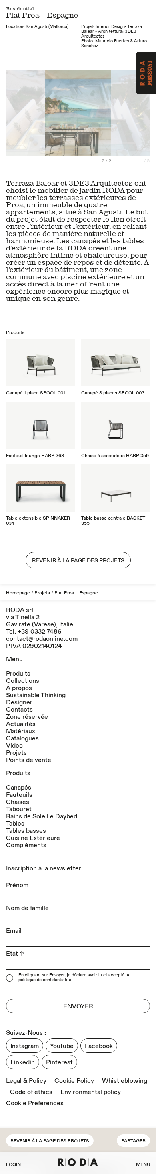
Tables (15, 823)
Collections (22, 680)
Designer (19, 702)
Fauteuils (19, 794)
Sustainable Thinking (36, 695)
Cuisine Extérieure (33, 838)
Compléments (26, 845)
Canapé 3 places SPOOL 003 (112, 393)
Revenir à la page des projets (49, 1141)
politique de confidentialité (44, 980)
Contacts (19, 709)
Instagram (24, 1046)
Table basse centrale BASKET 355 (113, 520)
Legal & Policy (26, 1080)
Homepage (18, 593)
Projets (42, 593)
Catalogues (22, 738)
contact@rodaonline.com (42, 639)
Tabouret (19, 809)
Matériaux (20, 731)
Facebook (99, 1046)
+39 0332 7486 (40, 632)
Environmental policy (90, 1092)
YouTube (62, 1046)
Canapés (18, 787)
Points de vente (28, 760)
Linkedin (22, 1062)
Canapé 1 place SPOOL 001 (35, 393)
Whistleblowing (124, 1080)
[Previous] (42, 116)
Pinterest (59, 1062)
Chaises (17, 802)
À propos (19, 688)
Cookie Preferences (35, 1103)
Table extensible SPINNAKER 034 (38, 520)
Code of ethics (31, 1092)
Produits (18, 673)
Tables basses (26, 830)
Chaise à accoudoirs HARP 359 (115, 456)
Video (14, 745)
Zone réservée (27, 716)
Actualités (21, 724)
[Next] (114, 116)
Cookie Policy (74, 1080)
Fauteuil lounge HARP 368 (35, 456)
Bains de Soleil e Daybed (41, 816)
